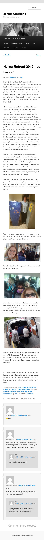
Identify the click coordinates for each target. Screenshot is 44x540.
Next (38, 55)
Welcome (7, 38)
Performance (25, 389)
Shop (27, 43)
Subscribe (7, 48)
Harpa (14, 389)
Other (19, 389)
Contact (23, 48)
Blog (34, 43)
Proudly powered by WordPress (22, 535)
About (15, 48)
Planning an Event (19, 38)
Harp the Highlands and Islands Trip (15, 391)
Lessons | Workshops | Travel (13, 43)
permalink (30, 394)
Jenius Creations (14, 14)
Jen (21, 77)
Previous (7, 55)
